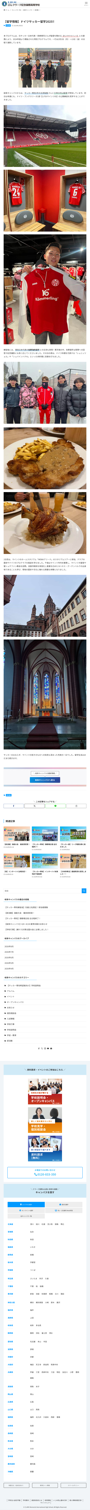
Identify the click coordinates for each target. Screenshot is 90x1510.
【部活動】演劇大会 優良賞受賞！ (20, 912)
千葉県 (10, 1286)
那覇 (32, 1471)
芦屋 (32, 1372)
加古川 (65, 1372)
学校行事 (10, 1024)
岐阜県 (10, 1325)
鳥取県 (10, 1386)
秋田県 (10, 1239)
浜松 (37, 1333)
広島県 (10, 1402)
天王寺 (38, 1364)
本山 (39, 1341)
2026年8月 (9, 946)
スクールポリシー (73, 1485)
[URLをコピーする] (76, 806)
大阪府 (10, 1364)
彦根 (32, 1349)
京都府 (10, 1357)
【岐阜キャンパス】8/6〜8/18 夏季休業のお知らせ (26, 924)
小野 (71, 1372)
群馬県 (10, 1254)
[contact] (51, 1048)
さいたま (33, 1278)
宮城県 (10, 1231)
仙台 (32, 1231)
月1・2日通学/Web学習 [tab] (65, 1210)
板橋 (51, 1294)
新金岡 (46, 1364)
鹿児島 (32, 1464)
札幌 (43, 1224)
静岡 (32, 1333)
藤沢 (58, 1302)
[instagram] (45, 1048)
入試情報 (10, 1018)
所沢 (41, 1278)
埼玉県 (10, 1278)
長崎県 (10, 1433)
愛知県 (10, 1341)
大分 (32, 1448)
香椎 (58, 1417)
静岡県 (10, 1333)
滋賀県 (10, 1349)
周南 (37, 1409)
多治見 (38, 1325)
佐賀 (32, 1425)
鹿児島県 (11, 1464)
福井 (32, 1310)
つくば (32, 1270)
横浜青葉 (39, 1302)
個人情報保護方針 (75, 1500)
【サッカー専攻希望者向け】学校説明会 (24, 985)
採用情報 (48, 1500)
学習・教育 (11, 1035)
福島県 (10, 1247)
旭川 (37, 1224)
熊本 (32, 1441)
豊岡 (77, 1372)
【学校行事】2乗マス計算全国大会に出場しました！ (27, 929)
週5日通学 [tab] (65, 1204)
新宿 (32, 1294)
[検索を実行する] (84, 890)
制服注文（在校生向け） (16, 1485)
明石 (58, 1372)
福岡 (32, 1417)
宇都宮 (32, 1262)
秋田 (32, 1239)
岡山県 (10, 1394)
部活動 (8, 25)
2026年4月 (9, 968)
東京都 (10, 1294)
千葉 (32, 1286)
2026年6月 (9, 957)
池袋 (37, 1294)
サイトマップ (45, 1503)
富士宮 (44, 1333)
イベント (10, 996)
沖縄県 (10, 1471)
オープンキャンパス (15, 1002)
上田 (32, 1317)
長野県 (10, 1317)
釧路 (56, 1224)
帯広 (62, 1224)
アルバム (10, 991)
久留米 (46, 1417)
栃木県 (10, 1262)
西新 (52, 1417)
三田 (52, 1372)
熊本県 (10, 1441)
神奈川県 (11, 1302)
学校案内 (26, 1500)
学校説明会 (11, 1029)
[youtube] (48, 1048)
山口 (32, 1409)
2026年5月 (9, 963)
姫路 (32, 1378)
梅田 (32, 1364)
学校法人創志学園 (14, 1500)
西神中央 (45, 1372)
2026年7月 (9, 951)
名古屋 (32, 1341)
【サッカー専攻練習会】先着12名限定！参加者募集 (26, 907)
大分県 (10, 1448)
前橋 (32, 1254)
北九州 (38, 1417)
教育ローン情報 (45, 1485)
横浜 (32, 1302)
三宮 (37, 1372)
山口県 (10, 1409)
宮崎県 (10, 1456)
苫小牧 (50, 1224)
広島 (32, 1402)
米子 (37, 1386)
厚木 (52, 1302)
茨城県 (10, 1270)
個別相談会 (11, 1013)
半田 (45, 1341)
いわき (32, 1247)
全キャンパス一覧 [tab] (26, 1216)
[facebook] (39, 1048)
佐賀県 (10, 1425)
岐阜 (32, 1325)
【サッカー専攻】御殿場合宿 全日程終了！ (23, 918)
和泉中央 (54, 1364)
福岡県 (10, 1417)
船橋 (41, 1286)
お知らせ (10, 1007)
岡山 (32, 1394)
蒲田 (62, 1294)
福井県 (10, 1310)
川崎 (47, 1302)
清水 (51, 1333)
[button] (86, 4)
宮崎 (32, 1456)
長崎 (32, 1433)
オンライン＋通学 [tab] (27, 1210)
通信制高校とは (36, 1500)
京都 (32, 1357)
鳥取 (32, 1386)
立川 (56, 1294)
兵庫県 (10, 1372)
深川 (32, 1224)
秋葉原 (44, 1294)
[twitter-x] (42, 1048)
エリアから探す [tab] (27, 1204)
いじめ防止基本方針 (60, 1500)
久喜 (47, 1278)
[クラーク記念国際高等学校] (21, 4)
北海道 (10, 1224)
